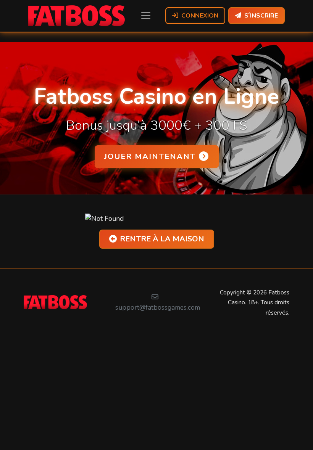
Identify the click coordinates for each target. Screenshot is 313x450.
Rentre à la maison (162, 239)
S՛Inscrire (261, 15)
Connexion (199, 15)
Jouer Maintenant (150, 156)
